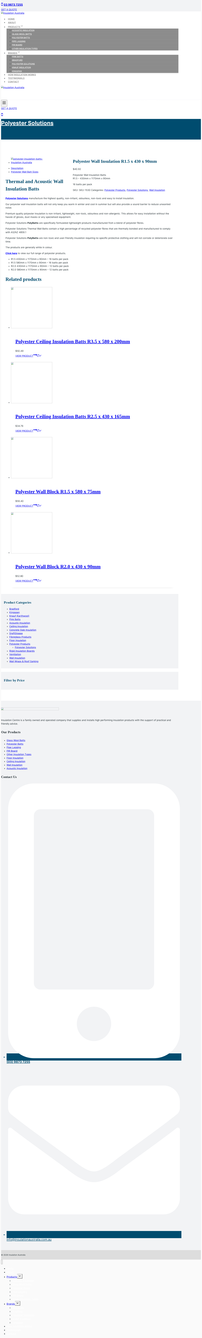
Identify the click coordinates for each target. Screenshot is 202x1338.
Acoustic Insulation (23, 30)
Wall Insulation (157, 190)
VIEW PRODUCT (24, 356)
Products (12, 1276)
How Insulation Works (22, 74)
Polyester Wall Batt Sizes (24, 171)
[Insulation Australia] (12, 13)
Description (17, 168)
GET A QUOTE (9, 9)
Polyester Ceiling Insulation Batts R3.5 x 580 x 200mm (72, 341)
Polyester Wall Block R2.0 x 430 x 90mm (58, 566)
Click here (11, 253)
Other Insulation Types (25, 48)
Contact (13, 81)
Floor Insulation (15, 758)
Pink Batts (17, 56)
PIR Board (17, 45)
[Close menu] (2, 1262)
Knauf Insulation (21, 67)
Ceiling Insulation (16, 761)
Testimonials (16, 78)
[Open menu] (4, 103)
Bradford (17, 60)
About (12, 22)
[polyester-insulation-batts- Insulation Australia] (32, 162)
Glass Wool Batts (22, 34)
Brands (11, 1303)
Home (11, 19)
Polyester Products (114, 190)
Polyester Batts (21, 37)
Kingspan (17, 71)
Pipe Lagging (18, 41)
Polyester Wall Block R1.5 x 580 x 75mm (58, 491)
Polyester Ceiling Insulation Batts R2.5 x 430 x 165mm (72, 416)
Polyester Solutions (23, 64)
